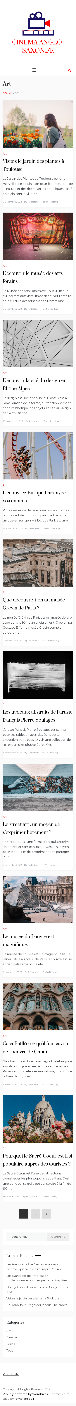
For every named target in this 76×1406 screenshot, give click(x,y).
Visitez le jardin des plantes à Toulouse (33, 1298)
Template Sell (24, 1398)
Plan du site (11, 1374)
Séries (10, 1344)
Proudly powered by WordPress (25, 1394)
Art (5, 153)
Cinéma (11, 1337)
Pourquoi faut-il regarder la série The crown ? (38, 1305)
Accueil (7, 93)
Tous (9, 1350)
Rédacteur (33, 201)
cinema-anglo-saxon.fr (38, 46)
